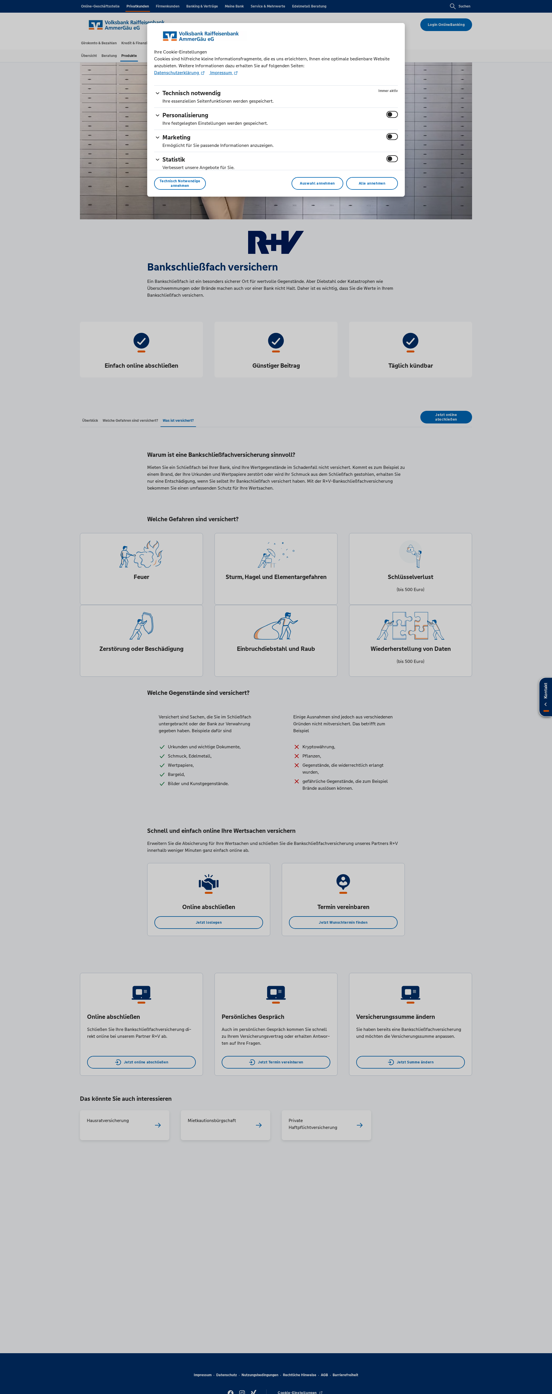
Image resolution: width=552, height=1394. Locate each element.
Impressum (221, 72)
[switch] (392, 114)
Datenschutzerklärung (177, 72)
